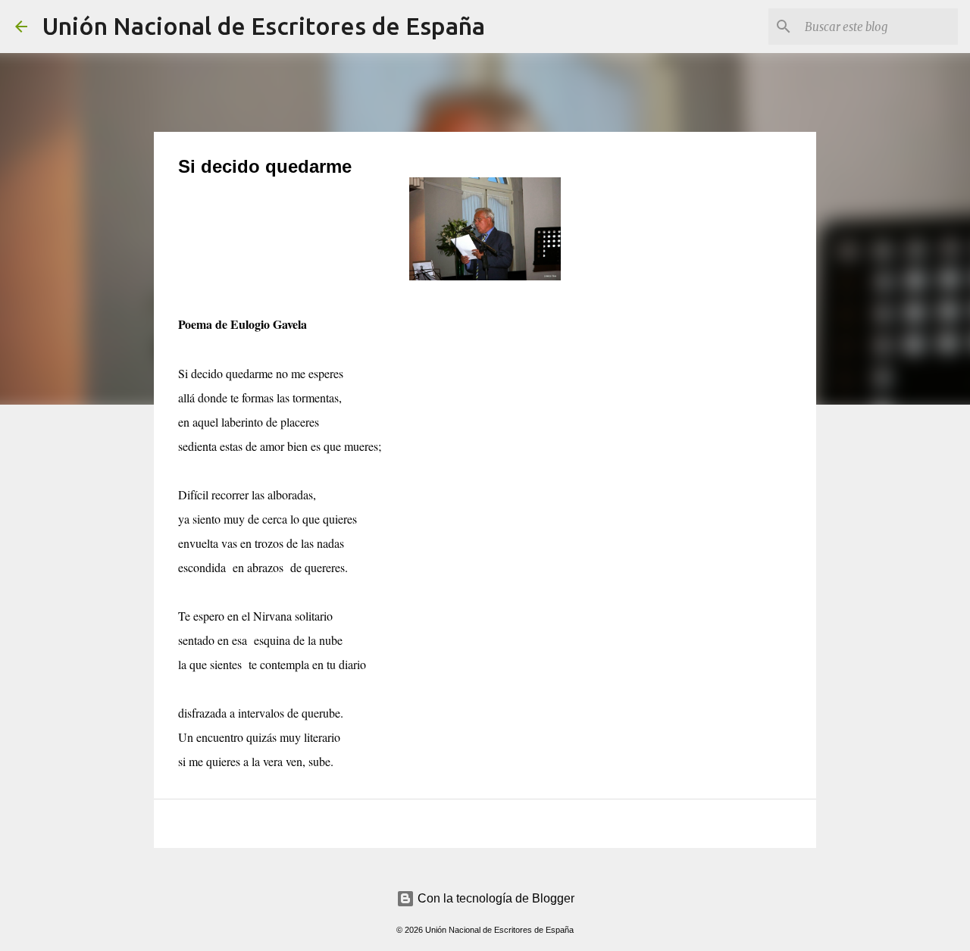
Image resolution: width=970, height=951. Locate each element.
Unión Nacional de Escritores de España (263, 25)
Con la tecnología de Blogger (494, 898)
